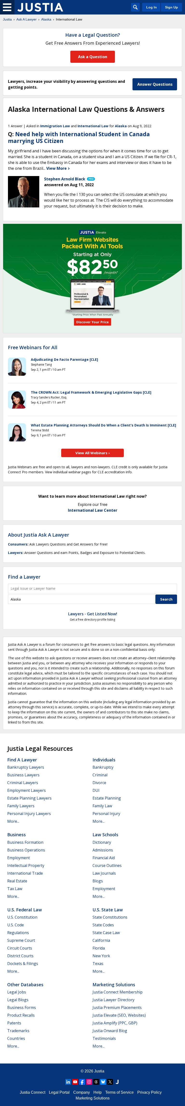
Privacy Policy (149, 1092)
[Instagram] (89, 1082)
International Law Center (92, 510)
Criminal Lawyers (22, 782)
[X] (110, 1082)
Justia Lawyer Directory (113, 999)
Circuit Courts (19, 948)
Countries (16, 1038)
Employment (18, 857)
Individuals (103, 760)
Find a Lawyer (24, 577)
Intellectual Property (25, 865)
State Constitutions (109, 917)
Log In (151, 7)
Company (81, 1092)
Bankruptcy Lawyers (25, 767)
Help (97, 1092)
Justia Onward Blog (109, 1030)
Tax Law (14, 888)
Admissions (102, 850)
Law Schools (105, 834)
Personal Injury (106, 813)
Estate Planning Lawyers (29, 798)
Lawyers (15, 552)
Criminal (99, 775)
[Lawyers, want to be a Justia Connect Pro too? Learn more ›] (90, 179)
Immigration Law (55, 126)
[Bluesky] (103, 1082)
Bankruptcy (102, 767)
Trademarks (18, 1030)
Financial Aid (103, 857)
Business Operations (26, 850)
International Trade (25, 873)
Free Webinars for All (32, 347)
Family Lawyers (20, 805)
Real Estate (17, 881)
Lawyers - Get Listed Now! (92, 614)
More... (13, 821)
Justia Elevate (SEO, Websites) (119, 1015)
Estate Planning (106, 798)
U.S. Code (15, 925)
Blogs (97, 881)
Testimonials (104, 1038)
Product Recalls (21, 1015)
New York (101, 955)
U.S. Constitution (22, 917)
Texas (97, 963)
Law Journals (104, 873)
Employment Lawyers (26, 790)
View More (57, 168)
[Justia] (40, 7)
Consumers (17, 544)
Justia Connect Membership (117, 992)
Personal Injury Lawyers (29, 813)
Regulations (18, 932)
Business (16, 834)
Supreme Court (21, 940)
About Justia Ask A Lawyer (38, 535)
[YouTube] (75, 1082)
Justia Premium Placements (117, 1007)
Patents (14, 1023)
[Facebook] (82, 1082)
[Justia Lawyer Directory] (117, 1082)
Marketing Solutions (113, 984)
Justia (7, 19)
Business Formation (25, 842)
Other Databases (25, 984)
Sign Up (171, 7)
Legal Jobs (16, 992)
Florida (98, 948)
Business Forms (21, 1007)
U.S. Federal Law (24, 910)
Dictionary (101, 842)
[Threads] (96, 1082)
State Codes (103, 925)
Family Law (102, 805)
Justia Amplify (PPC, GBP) (114, 1023)
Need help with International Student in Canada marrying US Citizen (79, 137)
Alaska (46, 19)
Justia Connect (32, 1092)
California (101, 940)
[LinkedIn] (68, 1082)
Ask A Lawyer (26, 19)
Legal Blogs (17, 999)
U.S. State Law (107, 910)
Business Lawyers (23, 775)
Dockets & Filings (22, 963)
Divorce (99, 782)
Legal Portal (59, 1092)
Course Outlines (107, 865)
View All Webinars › (92, 452)
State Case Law (106, 932)
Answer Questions (154, 84)
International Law (93, 126)
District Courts (20, 955)
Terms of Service (119, 1092)
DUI (95, 790)
